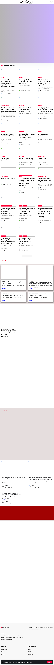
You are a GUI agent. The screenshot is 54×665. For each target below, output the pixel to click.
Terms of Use (28, 662)
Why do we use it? (43, 159)
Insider (47, 627)
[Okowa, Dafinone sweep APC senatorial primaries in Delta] (27, 127)
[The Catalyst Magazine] (26, 2)
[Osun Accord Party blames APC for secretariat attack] (27, 101)
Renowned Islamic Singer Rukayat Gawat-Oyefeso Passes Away (45, 180)
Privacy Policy (20, 662)
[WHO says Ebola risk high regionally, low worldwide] (27, 73)
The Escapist (42, 627)
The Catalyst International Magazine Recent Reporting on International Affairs (8, 83)
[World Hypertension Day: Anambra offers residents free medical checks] (8, 101)
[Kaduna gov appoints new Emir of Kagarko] (8, 127)
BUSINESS (22, 156)
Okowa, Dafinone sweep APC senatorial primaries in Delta (27, 135)
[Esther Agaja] (8, 152)
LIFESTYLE (40, 176)
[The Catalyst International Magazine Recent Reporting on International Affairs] (8, 73)
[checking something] (27, 152)
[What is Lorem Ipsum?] (8, 172)
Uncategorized (41, 156)
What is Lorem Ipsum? (8, 178)
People (2, 156)
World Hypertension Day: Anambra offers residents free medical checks (40, 282)
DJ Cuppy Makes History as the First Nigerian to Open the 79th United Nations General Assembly (27, 182)
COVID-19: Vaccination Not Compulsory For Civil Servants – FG (12, 294)
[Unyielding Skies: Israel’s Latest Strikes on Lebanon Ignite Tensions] (27, 232)
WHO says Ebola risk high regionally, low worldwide (25, 81)
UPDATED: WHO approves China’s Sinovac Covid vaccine (39, 294)
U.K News (36, 627)
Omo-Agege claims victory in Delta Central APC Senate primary (45, 109)
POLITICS (40, 77)
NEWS (2, 77)
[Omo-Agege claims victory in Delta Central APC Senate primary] (45, 101)
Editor (4, 93)
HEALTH (21, 77)
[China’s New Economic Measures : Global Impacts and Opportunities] (8, 202)
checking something (26, 159)
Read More (4, 288)
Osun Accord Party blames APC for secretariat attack (25, 109)
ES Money (31, 627)
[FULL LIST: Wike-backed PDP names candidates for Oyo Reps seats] (45, 73)
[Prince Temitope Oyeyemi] (45, 127)
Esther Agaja (5, 159)
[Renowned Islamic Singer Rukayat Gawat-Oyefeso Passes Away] (45, 172)
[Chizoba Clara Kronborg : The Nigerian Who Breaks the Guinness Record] (8, 232)
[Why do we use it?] (45, 152)
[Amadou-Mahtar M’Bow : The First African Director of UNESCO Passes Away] (27, 202)
